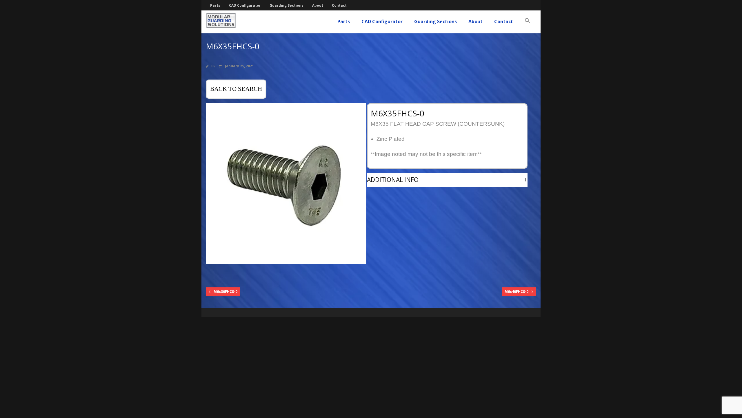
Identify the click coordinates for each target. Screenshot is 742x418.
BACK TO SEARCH (236, 88)
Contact (339, 5)
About (317, 5)
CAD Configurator (245, 5)
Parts (215, 5)
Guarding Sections (286, 5)
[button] (527, 20)
